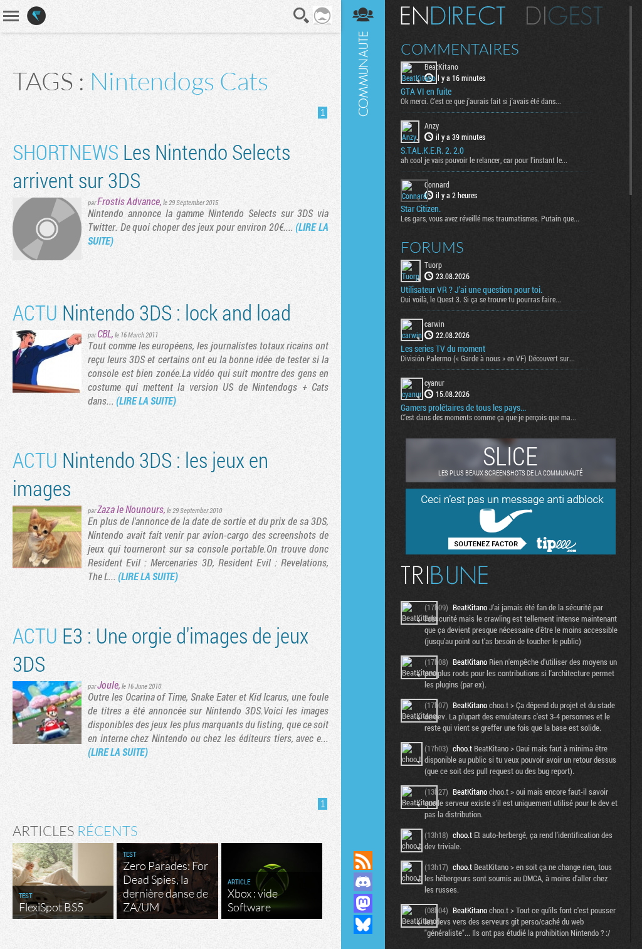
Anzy (431, 125)
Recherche (301, 15)
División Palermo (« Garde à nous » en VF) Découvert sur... (488, 358)
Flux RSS (363, 860)
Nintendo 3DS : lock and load (152, 312)
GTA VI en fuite (426, 92)
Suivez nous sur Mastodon (363, 903)
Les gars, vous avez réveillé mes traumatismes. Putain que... (490, 218)
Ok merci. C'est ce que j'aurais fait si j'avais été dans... (481, 101)
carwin (434, 324)
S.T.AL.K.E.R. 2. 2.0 (432, 151)
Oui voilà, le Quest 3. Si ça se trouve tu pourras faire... (481, 299)
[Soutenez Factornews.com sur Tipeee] (511, 551)
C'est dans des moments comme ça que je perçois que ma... (488, 417)
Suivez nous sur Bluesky (363, 924)
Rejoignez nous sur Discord (363, 881)
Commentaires (460, 49)
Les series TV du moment (443, 349)
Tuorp (433, 265)
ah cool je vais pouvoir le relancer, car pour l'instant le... (484, 160)
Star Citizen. (421, 209)
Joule (107, 684)
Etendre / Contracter (363, 839)
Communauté (363, 413)
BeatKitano (441, 66)
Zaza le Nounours (130, 509)
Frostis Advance (128, 201)
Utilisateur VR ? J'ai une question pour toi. (471, 290)
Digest (564, 15)
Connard (437, 184)
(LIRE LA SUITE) (146, 400)
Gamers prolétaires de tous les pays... (463, 408)
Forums (432, 247)
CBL (104, 333)
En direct (453, 15)
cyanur (434, 383)
